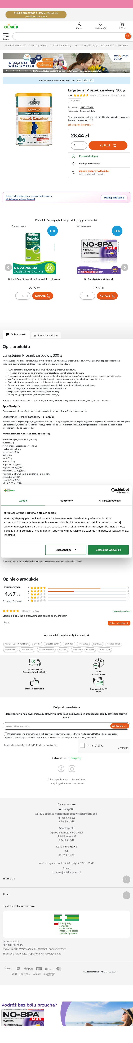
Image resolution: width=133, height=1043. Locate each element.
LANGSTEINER (87, 107)
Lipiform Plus (27, 650)
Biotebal (97, 644)
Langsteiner (75, 100)
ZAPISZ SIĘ (117, 726)
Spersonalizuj (64, 549)
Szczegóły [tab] (66, 500)
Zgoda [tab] (23, 500)
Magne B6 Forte (46, 650)
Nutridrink (104, 650)
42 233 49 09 (67, 855)
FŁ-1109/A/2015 (13, 945)
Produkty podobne (48, 335)
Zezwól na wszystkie (108, 549)
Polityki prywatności (45, 745)
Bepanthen (10, 650)
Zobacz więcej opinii (119, 623)
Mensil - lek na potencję (17, 644)
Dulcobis (69, 644)
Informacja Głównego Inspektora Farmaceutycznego (32, 953)
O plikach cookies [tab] (110, 500)
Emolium (77, 650)
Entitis (37, 644)
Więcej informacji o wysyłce (92, 174)
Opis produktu (18, 334)
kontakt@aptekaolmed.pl (66, 872)
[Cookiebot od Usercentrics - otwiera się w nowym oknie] (114, 490)
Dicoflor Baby (52, 644)
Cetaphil (63, 650)
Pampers (90, 650)
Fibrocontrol (113, 644)
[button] (8, 267)
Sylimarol (83, 644)
